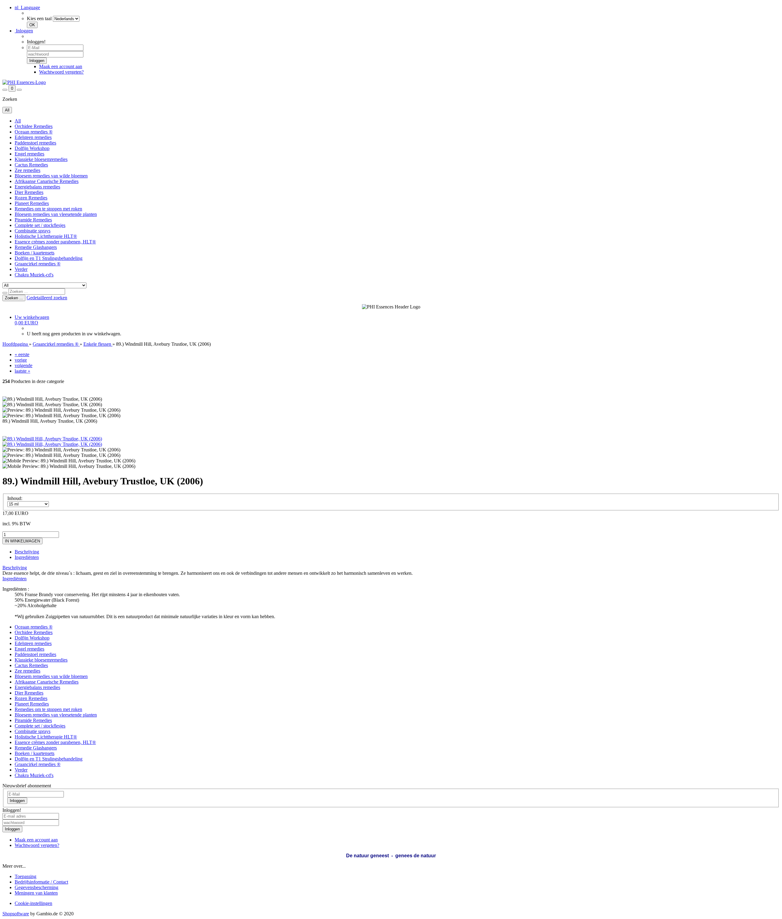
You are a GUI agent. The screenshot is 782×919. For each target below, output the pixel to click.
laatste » (22, 371)
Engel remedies (29, 153)
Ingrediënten (27, 557)
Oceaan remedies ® (34, 131)
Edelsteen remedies (33, 137)
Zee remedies (27, 170)
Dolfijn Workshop (32, 148)
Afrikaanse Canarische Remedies (47, 181)
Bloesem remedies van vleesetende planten (56, 214)
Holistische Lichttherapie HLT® (46, 236)
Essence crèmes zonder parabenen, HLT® (55, 241)
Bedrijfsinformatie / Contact (41, 881)
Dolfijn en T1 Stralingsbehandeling (48, 258)
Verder (21, 269)
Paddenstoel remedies (35, 142)
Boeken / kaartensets (34, 252)
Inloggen (24, 30)
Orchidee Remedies (34, 126)
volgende (23, 365)
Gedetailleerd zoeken (47, 297)
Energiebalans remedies (37, 186)
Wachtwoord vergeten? (61, 72)
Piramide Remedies (33, 219)
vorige (21, 360)
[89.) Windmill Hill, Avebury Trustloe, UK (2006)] (52, 438)
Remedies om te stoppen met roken (48, 208)
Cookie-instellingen (33, 903)
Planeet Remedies (32, 203)
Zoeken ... (14, 298)
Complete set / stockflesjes (40, 225)
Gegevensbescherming (36, 887)
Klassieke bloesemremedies (41, 159)
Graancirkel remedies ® (37, 263)
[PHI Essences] (24, 82)
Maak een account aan (60, 66)
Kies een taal (39, 18)
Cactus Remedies (31, 164)
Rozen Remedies (31, 197)
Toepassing (25, 876)
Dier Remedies (29, 192)
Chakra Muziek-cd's (34, 274)
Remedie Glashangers (36, 247)
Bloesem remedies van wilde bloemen (51, 175)
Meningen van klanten (36, 892)
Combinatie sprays (32, 230)
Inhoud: (14, 498)
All (18, 120)
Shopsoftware (15, 913)
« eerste (22, 354)
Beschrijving (27, 551)
